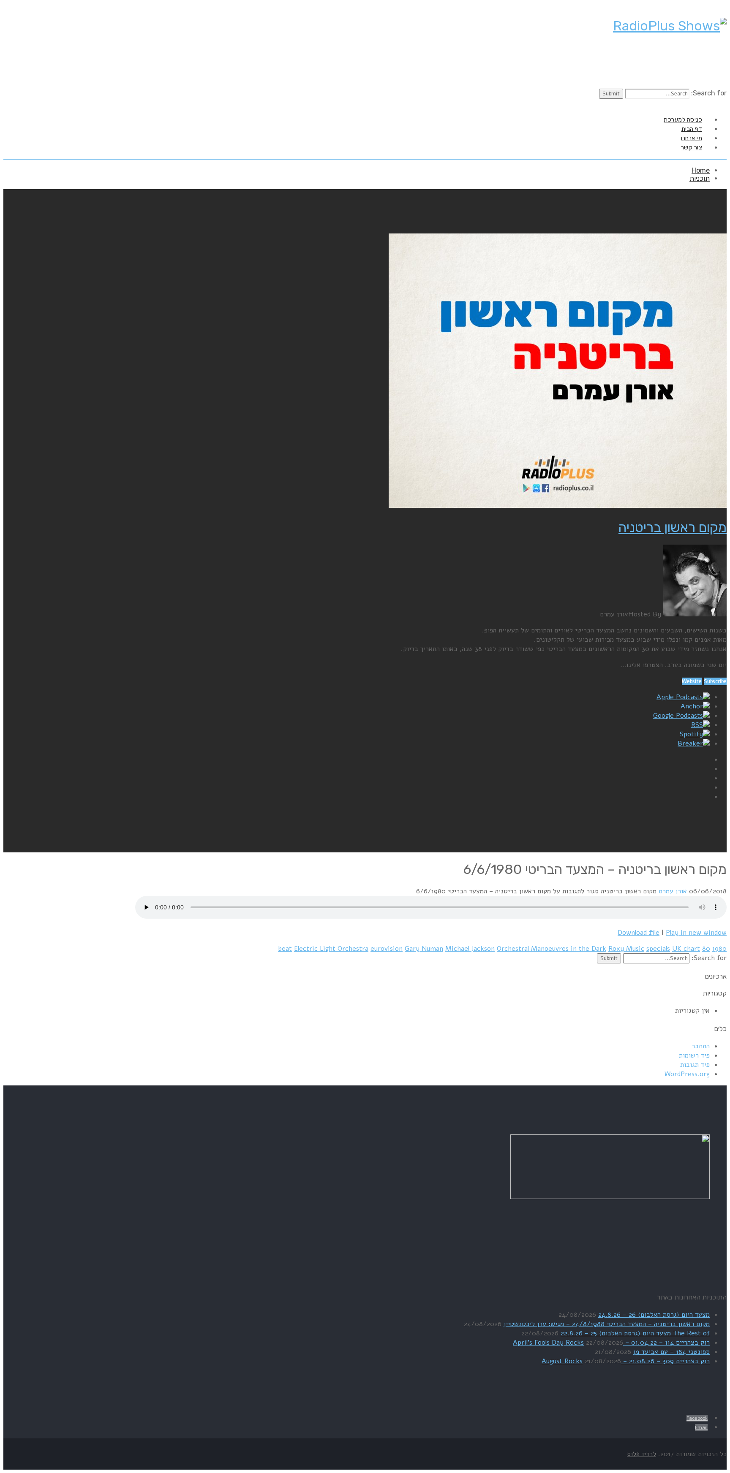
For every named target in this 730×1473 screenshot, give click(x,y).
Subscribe (715, 681)
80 (706, 948)
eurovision (386, 948)
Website (692, 681)
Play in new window (696, 932)
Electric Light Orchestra (331, 948)
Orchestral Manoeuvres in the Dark (551, 948)
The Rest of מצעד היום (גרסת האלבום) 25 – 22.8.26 (635, 1333)
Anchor (692, 706)
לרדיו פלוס (641, 1454)
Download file (638, 932)
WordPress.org (687, 1074)
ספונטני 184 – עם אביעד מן (671, 1351)
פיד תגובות (695, 1064)
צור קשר (692, 147)
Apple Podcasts (679, 697)
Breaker (690, 743)
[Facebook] (717, 104)
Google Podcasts (678, 715)
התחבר (701, 1046)
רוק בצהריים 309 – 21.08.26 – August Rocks (626, 1361)
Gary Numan (424, 948)
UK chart (686, 948)
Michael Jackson (470, 948)
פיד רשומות (694, 1055)
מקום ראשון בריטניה (672, 527)
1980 (719, 948)
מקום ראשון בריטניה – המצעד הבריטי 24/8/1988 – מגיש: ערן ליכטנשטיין (607, 1324)
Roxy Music (626, 948)
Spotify (691, 734)
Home (701, 170)
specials (658, 948)
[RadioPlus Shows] (670, 26)
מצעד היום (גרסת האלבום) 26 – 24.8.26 (654, 1314)
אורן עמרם (673, 891)
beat (285, 948)
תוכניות (699, 178)
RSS (697, 725)
